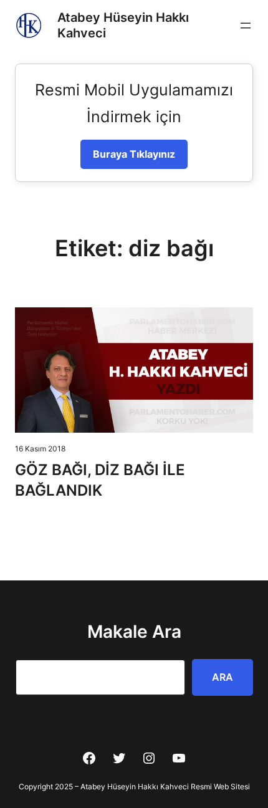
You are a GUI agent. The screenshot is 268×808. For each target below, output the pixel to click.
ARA (222, 677)
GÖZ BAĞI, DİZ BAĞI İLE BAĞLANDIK (100, 480)
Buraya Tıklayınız (134, 154)
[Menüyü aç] (245, 25)
